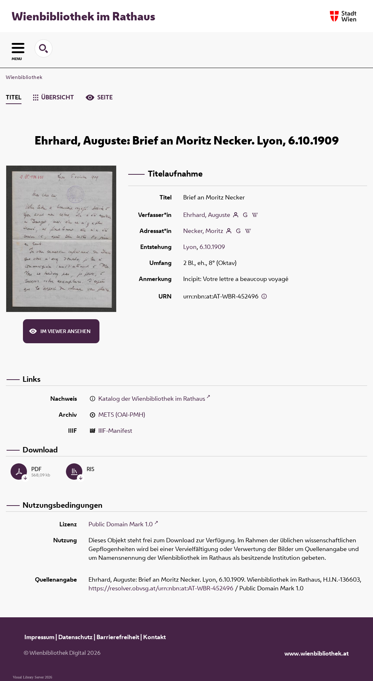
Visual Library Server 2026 (32, 677)
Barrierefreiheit (118, 637)
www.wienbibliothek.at (316, 653)
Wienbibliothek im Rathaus (83, 16)
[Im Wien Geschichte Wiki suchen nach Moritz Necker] (248, 231)
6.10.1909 (212, 247)
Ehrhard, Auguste (206, 215)
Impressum (39, 637)
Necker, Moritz (203, 231)
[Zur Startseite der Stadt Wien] (343, 16)
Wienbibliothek (24, 77)
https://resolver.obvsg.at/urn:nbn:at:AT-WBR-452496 (161, 588)
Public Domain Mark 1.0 (121, 524)
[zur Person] (236, 215)
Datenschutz (75, 637)
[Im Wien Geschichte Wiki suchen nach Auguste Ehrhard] (255, 215)
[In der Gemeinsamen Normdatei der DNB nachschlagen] (245, 215)
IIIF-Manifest (115, 431)
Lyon (190, 247)
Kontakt (154, 637)
